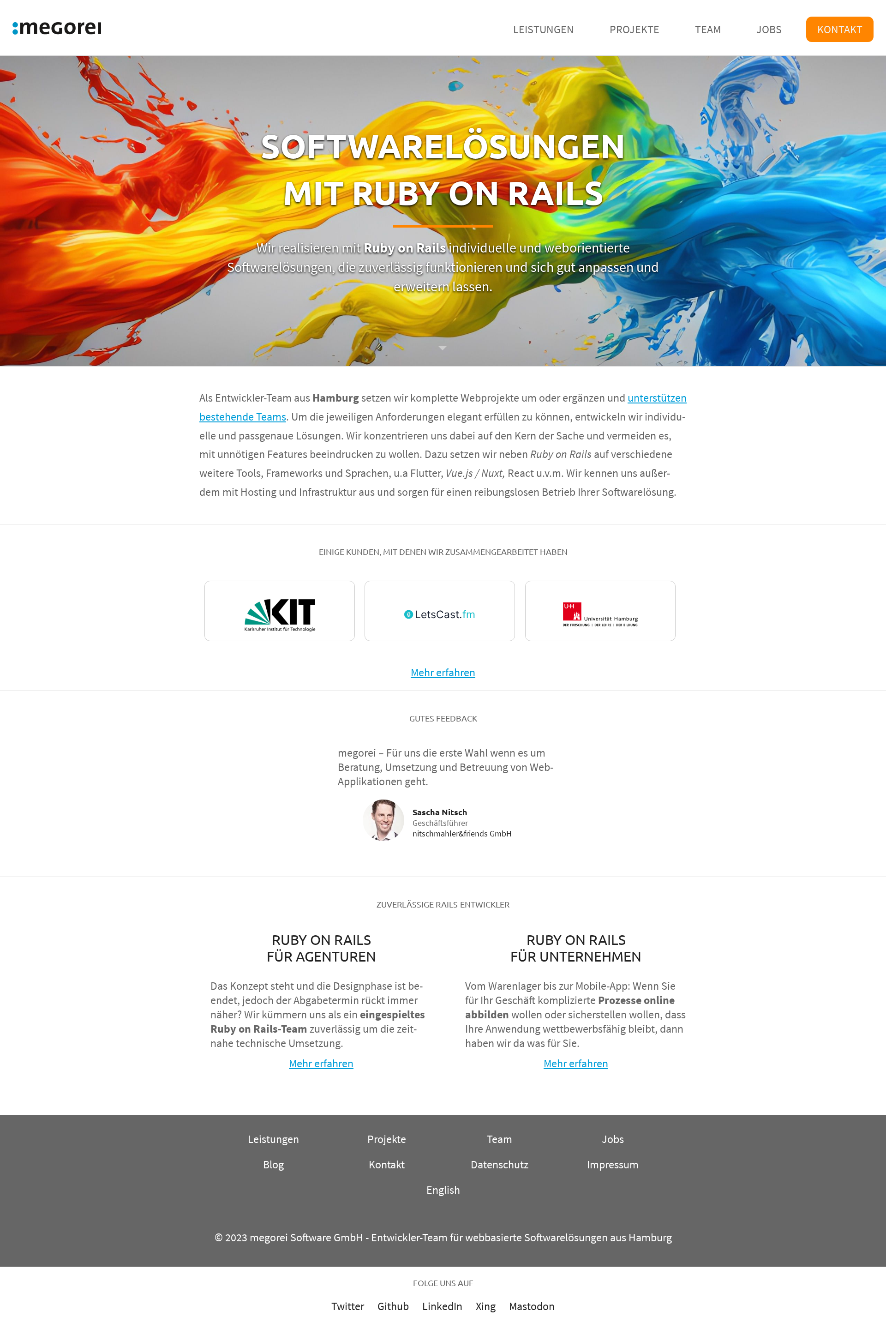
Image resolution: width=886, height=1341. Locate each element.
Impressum (613, 1164)
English (443, 1190)
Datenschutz (499, 1164)
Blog (273, 1164)
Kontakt (839, 29)
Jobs (769, 29)
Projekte (634, 29)
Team (708, 29)
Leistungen (543, 29)
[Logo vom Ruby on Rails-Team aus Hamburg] (56, 30)
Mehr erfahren (443, 672)
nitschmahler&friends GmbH (462, 833)
